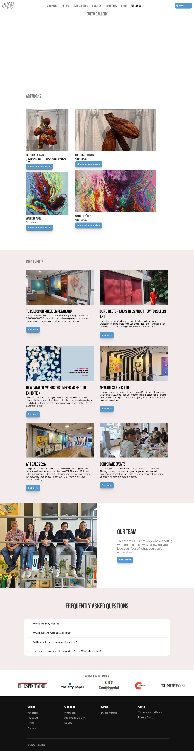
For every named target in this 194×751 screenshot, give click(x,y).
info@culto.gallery (74, 717)
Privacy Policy (146, 717)
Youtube (31, 728)
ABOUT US (96, 6)
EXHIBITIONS (111, 6)
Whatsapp (70, 712)
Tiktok (30, 722)
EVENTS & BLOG (81, 6)
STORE (124, 6)
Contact (69, 722)
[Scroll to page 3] (100, 81)
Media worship (109, 712)
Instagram (32, 712)
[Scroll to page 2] (97, 81)
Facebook (32, 717)
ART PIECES (52, 6)
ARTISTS (65, 6)
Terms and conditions (150, 712)
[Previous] (6, 51)
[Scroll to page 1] (94, 81)
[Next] (188, 51)
